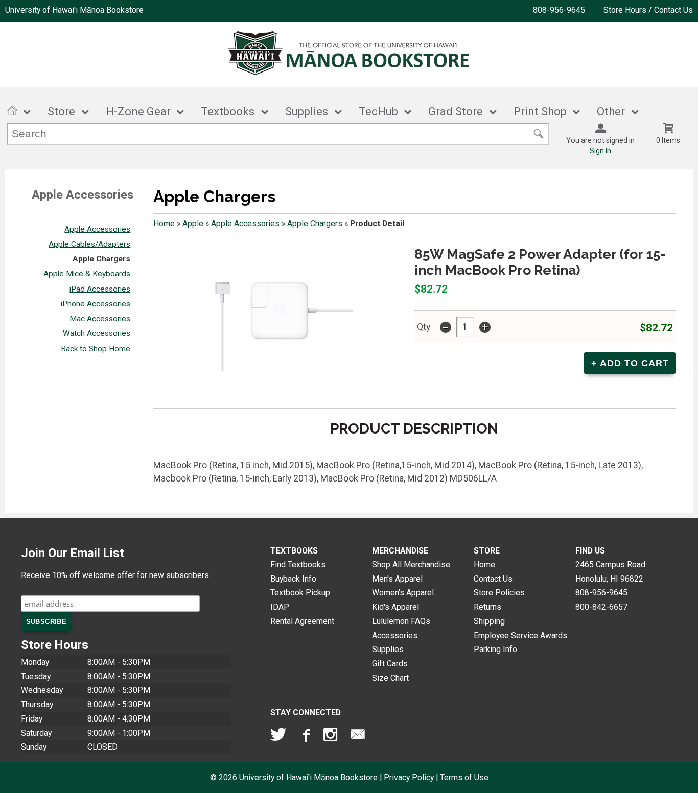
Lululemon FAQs (401, 621)
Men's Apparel (397, 579)
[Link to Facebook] (305, 737)
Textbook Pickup (300, 592)
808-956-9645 (559, 10)
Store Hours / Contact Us (648, 10)
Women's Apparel (403, 592)
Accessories (394, 635)
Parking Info (495, 649)
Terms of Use (464, 777)
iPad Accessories (99, 289)
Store (61, 111)
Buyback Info (293, 579)
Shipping (489, 621)
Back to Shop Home (95, 348)
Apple (192, 223)
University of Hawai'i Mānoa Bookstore (74, 10)
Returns (487, 607)
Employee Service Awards (520, 635)
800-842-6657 (601, 607)
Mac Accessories (99, 318)
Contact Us (493, 579)
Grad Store (455, 111)
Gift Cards (390, 663)
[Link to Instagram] (331, 737)
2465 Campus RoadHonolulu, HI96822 (610, 572)
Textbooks (227, 111)
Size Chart (390, 678)
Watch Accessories (96, 333)
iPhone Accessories (95, 303)
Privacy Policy (409, 777)
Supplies (306, 111)
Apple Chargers (101, 258)
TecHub (378, 111)
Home (164, 223)
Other (611, 111)
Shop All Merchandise (411, 564)
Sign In (600, 151)
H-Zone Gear (138, 111)
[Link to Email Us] (358, 737)
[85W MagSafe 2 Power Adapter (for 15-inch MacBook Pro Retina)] (276, 322)
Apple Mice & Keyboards (86, 273)
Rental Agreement (302, 621)
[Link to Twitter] (278, 737)
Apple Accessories (97, 229)
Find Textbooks (297, 564)
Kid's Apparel (395, 607)
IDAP (279, 607)
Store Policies (499, 592)
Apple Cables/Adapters (89, 244)
